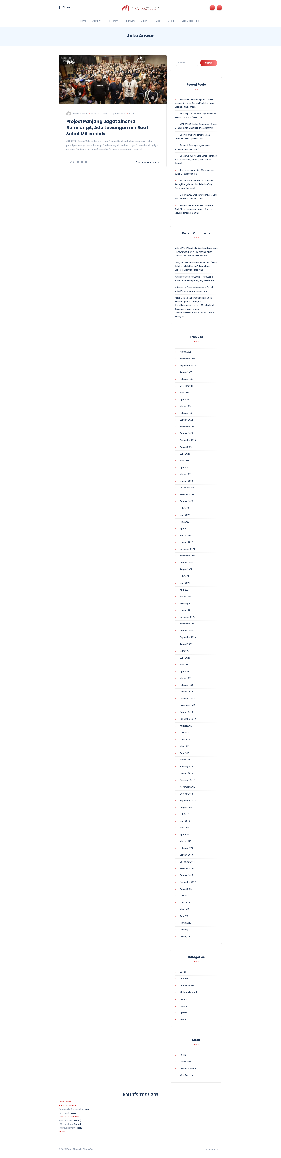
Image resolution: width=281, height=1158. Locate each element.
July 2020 (184, 651)
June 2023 (185, 454)
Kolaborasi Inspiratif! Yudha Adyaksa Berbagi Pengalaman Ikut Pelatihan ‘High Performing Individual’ (195, 184)
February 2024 (186, 413)
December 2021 (187, 549)
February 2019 (186, 766)
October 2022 (186, 501)
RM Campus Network (69, 1116)
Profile (183, 999)
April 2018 (184, 834)
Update (183, 1012)
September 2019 (188, 719)
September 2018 (188, 800)
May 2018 (184, 827)
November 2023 (187, 426)
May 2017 (184, 909)
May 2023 (184, 460)
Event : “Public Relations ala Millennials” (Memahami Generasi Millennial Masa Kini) (196, 266)
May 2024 (184, 392)
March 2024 (185, 406)
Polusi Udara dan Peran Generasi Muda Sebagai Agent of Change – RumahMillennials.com (193, 302)
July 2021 (184, 576)
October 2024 (186, 386)
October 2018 (186, 793)
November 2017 (187, 868)
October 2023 (186, 433)
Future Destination (67, 1105)
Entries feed (185, 1061)
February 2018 (186, 848)
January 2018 (186, 855)
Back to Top (214, 1149)
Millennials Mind (188, 992)
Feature (184, 978)
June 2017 (185, 902)
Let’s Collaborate (190, 20)
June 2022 (185, 515)
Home (83, 20)
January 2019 (186, 773)
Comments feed (188, 1068)
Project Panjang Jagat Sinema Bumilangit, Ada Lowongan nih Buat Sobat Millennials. (107, 127)
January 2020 (186, 691)
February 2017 (186, 929)
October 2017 (186, 875)
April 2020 (184, 671)
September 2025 (188, 365)
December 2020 (187, 617)
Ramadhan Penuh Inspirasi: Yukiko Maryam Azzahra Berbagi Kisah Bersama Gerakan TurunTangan (194, 103)
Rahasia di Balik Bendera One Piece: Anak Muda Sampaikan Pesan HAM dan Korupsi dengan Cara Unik (194, 209)
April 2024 (184, 399)
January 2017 (186, 936)
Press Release (66, 1101)
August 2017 (186, 889)
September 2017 (188, 882)
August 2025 (186, 372)
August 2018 (186, 807)
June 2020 (185, 657)
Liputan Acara (118, 113)
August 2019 (186, 725)
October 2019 (186, 712)
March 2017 (185, 923)
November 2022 (187, 494)
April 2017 (184, 916)
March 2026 (185, 351)
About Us (97, 20)
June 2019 (185, 739)
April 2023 (184, 467)
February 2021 (186, 603)
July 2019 (184, 732)
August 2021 (186, 569)
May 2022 (184, 522)
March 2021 (185, 596)
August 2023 (186, 447)
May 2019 (184, 746)
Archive (62, 1131)
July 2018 (184, 814)
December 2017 (187, 861)
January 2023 (186, 481)
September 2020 (188, 637)
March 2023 (185, 474)
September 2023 (188, 440)
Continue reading (146, 162)
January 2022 (186, 542)
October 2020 (186, 630)
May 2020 (184, 664)
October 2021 (186, 562)
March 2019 (185, 759)
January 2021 (186, 610)
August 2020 (186, 644)
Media (171, 20)
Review (183, 1006)
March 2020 (185, 678)
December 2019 (187, 698)
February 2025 (186, 379)
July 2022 (184, 508)
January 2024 (186, 419)
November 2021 (187, 555)
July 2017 (184, 895)
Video (159, 20)
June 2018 (185, 821)
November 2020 (187, 623)
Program (113, 20)
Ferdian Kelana (80, 113)
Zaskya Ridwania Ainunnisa (188, 262)
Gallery (144, 20)
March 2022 (185, 535)
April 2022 (184, 528)
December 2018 (187, 780)
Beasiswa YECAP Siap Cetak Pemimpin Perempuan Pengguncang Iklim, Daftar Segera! (196, 160)
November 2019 (187, 705)
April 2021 (184, 590)
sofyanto (179, 287)
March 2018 (185, 841)
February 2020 (186, 685)
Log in (183, 1055)
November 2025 (187, 358)
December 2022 (187, 487)
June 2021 (185, 583)
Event (183, 972)
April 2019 (184, 753)
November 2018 (187, 787)
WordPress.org (187, 1075)
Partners (130, 20)
